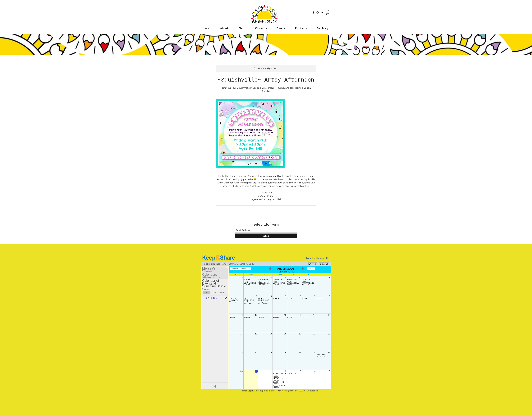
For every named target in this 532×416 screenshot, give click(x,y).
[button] (328, 12)
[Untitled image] (250, 133)
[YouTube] (321, 12)
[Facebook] (313, 12)
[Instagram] (317, 12)
